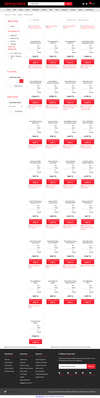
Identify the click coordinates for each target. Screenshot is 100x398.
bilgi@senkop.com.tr (26, 383)
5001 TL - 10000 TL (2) (16, 57)
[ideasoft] (40, 397)
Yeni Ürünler (8, 365)
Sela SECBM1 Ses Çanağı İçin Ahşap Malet (35, 42)
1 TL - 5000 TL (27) (16, 53)
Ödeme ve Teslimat (41, 362)
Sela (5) (13, 41)
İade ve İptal (39, 368)
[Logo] (15, 3)
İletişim (22, 377)
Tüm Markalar (18, 111)
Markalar (7, 359)
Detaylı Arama (18, 86)
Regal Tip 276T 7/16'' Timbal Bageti (88, 202)
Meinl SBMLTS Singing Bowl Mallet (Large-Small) (70, 122)
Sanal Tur (23, 362)
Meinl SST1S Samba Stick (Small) (35, 241)
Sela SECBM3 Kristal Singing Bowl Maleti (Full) (88, 42)
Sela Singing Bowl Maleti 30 (53, 42)
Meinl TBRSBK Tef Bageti (35, 281)
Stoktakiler (36, 20)
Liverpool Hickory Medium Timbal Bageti (53, 122)
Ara (21, 81)
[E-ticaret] (49, 397)
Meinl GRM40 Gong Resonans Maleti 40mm (70, 82)
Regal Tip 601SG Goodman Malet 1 (70, 202)
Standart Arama (9, 371)
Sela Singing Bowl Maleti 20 (70, 42)
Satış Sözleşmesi (41, 359)
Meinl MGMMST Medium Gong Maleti (53, 82)
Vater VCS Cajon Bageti (36, 321)
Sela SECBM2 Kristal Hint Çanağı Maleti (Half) (36, 82)
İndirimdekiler (9, 362)
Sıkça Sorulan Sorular (26, 368)
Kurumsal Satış (24, 365)
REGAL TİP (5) (15, 38)
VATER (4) (13, 44)
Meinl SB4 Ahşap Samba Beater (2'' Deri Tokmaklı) (87, 242)
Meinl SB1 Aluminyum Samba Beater (70, 241)
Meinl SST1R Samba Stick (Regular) (53, 241)
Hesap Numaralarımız (42, 374)
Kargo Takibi (23, 371)
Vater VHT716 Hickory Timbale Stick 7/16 (35, 202)
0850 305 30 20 (25, 380)
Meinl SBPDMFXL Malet (88, 281)
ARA (68, 3)
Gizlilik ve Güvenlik (41, 365)
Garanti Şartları (40, 371)
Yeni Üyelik (23, 374)
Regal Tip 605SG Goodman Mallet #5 (88, 162)
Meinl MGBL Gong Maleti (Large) (88, 82)
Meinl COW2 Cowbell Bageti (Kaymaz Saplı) (70, 282)
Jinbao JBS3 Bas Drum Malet (53, 162)
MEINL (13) (14, 35)
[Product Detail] (36, 25)
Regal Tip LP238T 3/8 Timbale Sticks (35, 162)
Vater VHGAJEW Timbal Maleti (70, 162)
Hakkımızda (23, 359)
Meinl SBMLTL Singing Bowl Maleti (35, 122)
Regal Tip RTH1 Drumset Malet (53, 202)
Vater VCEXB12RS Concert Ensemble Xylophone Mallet (87, 122)
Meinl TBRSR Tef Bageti (53, 281)
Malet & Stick (29, 14)
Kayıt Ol (91, 366)
